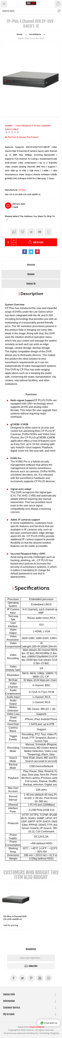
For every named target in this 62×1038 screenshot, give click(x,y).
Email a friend (39, 232)
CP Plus (22, 189)
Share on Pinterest (37, 251)
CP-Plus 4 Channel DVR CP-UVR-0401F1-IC (15, 918)
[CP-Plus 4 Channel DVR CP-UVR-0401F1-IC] (16, 899)
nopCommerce (37, 1027)
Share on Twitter (31, 251)
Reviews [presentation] (31, 274)
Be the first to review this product (21, 137)
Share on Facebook (24, 251)
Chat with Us (50, 1023)
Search (59, 11)
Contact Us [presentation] (31, 283)
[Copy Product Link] (13, 232)
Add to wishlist (22, 232)
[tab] (31, 264)
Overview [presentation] (31, 264)
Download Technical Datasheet (48, 232)
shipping (54, 1033)
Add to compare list (31, 232)
